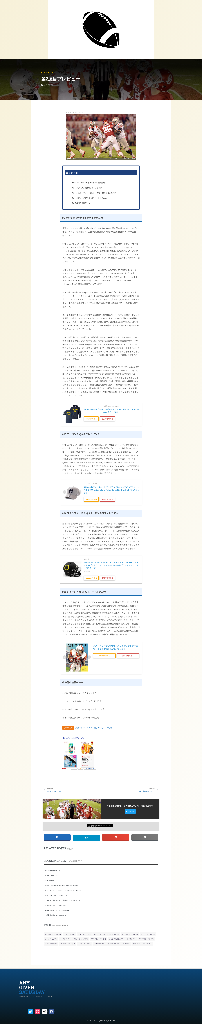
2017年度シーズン (17, 62)
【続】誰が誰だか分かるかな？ (55, 915)
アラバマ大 (69, 934)
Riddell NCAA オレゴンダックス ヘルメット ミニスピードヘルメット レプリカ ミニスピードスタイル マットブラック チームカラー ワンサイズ (111, 565)
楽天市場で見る (107, 419)
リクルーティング (81, 939)
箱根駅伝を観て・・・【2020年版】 (57, 910)
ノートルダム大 (84, 944)
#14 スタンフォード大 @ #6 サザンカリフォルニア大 (95, 193)
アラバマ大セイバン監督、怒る (55, 905)
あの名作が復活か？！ (52, 870)
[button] (130, 811)
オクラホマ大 (113, 944)
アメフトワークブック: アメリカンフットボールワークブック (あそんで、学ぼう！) (115, 647)
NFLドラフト (84, 934)
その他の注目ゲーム (82, 203)
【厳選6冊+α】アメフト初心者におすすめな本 (93, 728)
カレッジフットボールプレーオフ (106, 934)
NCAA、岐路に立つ (51, 875)
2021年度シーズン (130, 934)
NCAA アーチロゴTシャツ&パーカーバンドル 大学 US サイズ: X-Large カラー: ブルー (111, 410)
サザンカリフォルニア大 (142, 944)
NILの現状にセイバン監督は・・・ (57, 895)
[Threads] (44, 1011)
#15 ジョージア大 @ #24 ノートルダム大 (90, 198)
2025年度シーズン (146, 939)
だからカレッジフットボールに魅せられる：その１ (62, 885)
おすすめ (131, 939)
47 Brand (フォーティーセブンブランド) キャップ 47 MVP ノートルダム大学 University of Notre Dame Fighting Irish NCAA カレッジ (111, 490)
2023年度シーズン (67, 944)
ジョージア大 (51, 944)
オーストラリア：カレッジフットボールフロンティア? (63, 890)
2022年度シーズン (98, 939)
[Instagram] (37, 1011)
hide (76, 172)
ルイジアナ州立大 (116, 939)
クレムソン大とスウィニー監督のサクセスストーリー (63, 900)
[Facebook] (51, 1011)
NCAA (126, 944)
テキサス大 (99, 944)
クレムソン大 (51, 939)
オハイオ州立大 (148, 934)
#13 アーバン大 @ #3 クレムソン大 (88, 188)
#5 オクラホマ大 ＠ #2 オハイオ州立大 (89, 182)
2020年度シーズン (53, 934)
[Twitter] (30, 1011)
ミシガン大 (65, 939)
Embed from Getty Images (74, 112)
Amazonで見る (91, 419)
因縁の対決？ (49, 880)
